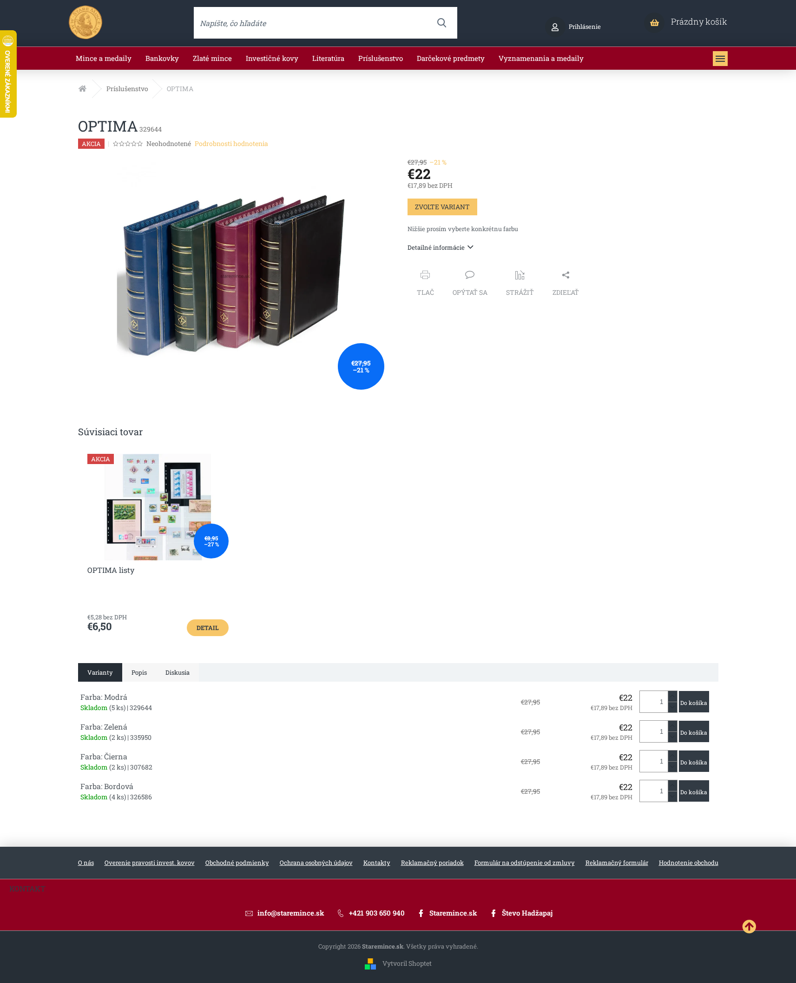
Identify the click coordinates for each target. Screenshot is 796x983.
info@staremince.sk (290, 912)
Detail (208, 628)
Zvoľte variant (442, 206)
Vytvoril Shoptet (407, 963)
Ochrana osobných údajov (316, 862)
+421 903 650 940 (377, 912)
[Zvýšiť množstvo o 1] (672, 696)
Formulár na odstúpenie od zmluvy (524, 862)
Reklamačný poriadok (432, 862)
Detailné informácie (436, 247)
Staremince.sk (453, 912)
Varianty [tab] (100, 672)
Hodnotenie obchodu (688, 862)
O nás (86, 862)
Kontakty (376, 862)
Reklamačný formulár (616, 862)
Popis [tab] (139, 672)
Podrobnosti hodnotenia (231, 143)
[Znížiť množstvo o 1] (672, 707)
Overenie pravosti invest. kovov (150, 862)
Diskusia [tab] (177, 672)
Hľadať (441, 23)
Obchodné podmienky (237, 862)
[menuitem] (103, 58)
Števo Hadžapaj (527, 912)
